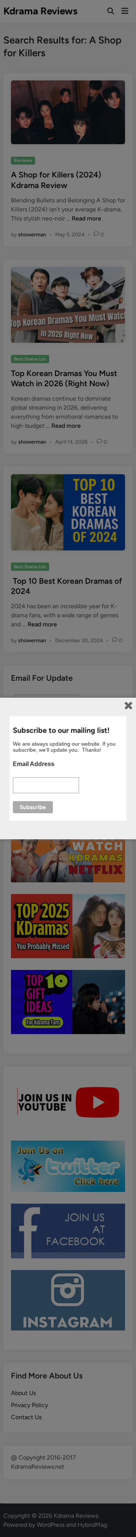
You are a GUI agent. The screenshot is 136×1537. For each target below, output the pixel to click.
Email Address (33, 764)
